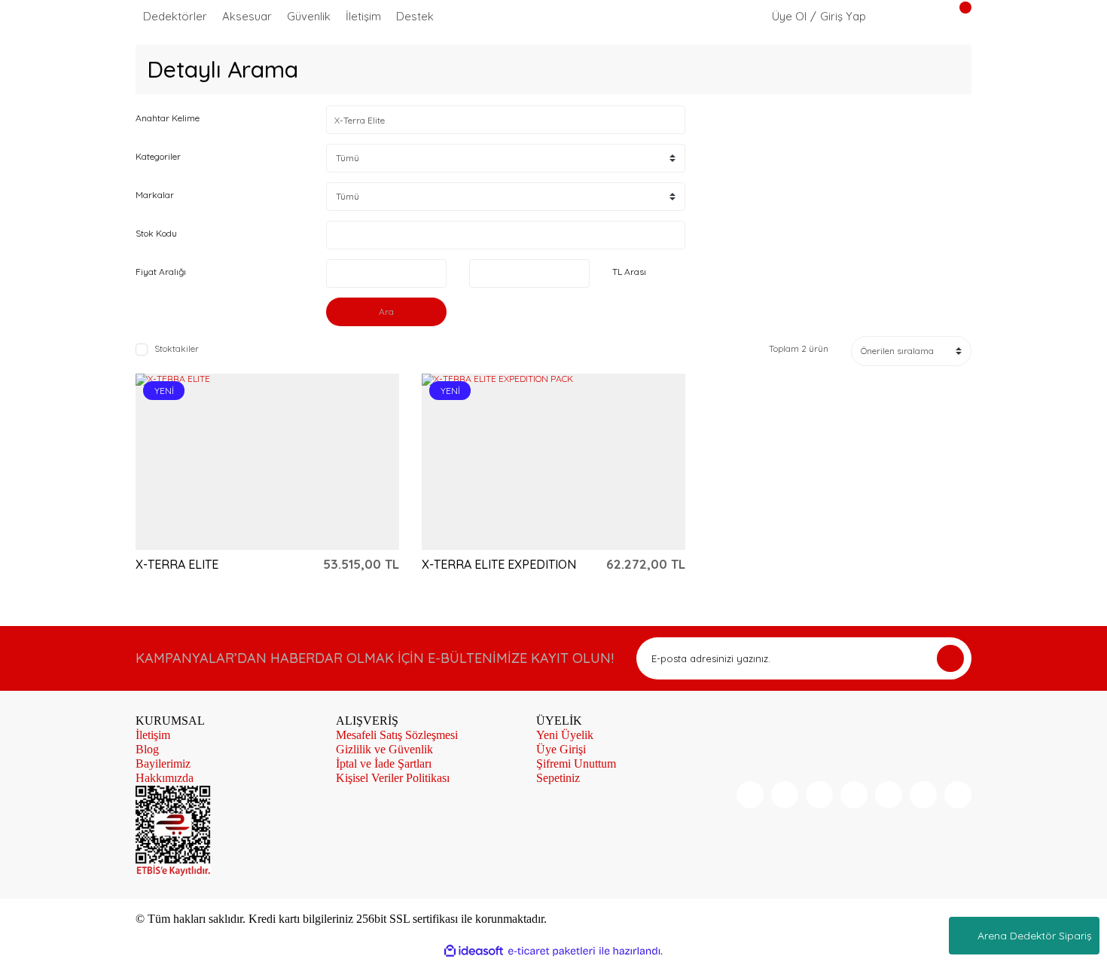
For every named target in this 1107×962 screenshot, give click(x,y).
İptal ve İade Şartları (384, 763)
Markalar (155, 194)
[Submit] (950, 658)
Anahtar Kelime (168, 118)
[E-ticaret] (552, 951)
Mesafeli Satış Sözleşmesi (397, 734)
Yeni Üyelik (564, 734)
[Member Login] (759, 16)
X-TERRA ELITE (177, 564)
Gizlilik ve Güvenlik (384, 749)
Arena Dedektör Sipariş (1034, 935)
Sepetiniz (558, 777)
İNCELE (223, 461)
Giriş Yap (843, 16)
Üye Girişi (561, 749)
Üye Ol (789, 16)
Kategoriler (158, 156)
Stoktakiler (176, 349)
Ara (386, 311)
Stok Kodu (156, 233)
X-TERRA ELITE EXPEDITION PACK (499, 564)
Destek (415, 16)
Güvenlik (309, 16)
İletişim (363, 16)
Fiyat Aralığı (161, 271)
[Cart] (956, 17)
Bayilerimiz (163, 763)
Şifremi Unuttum (576, 763)
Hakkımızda (165, 777)
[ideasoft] (474, 951)
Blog (147, 749)
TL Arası (629, 271)
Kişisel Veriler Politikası (393, 777)
